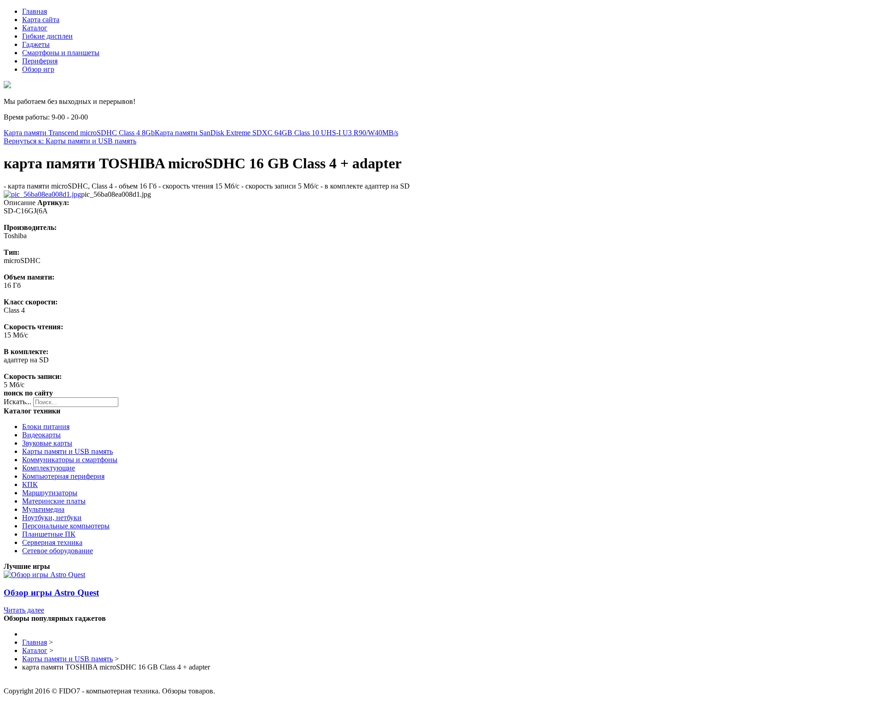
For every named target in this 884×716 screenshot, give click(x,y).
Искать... (17, 402)
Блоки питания (46, 426)
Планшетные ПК (49, 534)
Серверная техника (52, 542)
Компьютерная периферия (63, 476)
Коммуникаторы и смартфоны (69, 460)
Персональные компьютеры (66, 526)
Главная (34, 11)
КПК (30, 484)
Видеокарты (41, 435)
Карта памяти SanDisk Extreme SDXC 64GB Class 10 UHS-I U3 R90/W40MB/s (276, 133)
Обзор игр (38, 69)
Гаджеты (36, 44)
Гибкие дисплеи (47, 36)
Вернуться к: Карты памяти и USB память (70, 141)
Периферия (40, 61)
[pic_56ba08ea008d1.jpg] (42, 194)
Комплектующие (48, 468)
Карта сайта (40, 19)
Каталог (34, 28)
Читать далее (24, 610)
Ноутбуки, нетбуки (51, 517)
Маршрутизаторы (49, 493)
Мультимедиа (43, 509)
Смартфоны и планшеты (60, 53)
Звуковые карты (47, 443)
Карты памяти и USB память (67, 451)
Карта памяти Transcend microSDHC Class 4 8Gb (79, 133)
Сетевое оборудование (57, 551)
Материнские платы (54, 501)
